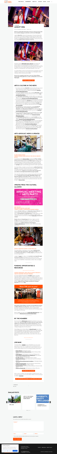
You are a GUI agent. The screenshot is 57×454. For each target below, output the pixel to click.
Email (25, 433)
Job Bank (40, 2)
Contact (39, 447)
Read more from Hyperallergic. (31, 124)
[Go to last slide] (6, 402)
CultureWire (16, 25)
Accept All (15, 450)
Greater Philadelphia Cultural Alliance (20, 29)
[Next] (50, 402)
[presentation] (14, 399)
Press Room (44, 447)
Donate (44, 1)
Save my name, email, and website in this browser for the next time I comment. (26, 436)
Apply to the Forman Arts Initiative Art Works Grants (28, 397)
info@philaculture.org (26, 451)
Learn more (21, 375)
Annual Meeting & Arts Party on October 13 (26, 38)
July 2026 (15, 385)
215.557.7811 (23, 452)
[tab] (27, 410)
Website (36, 433)
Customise (5, 450)
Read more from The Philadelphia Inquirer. (30, 98)
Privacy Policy (49, 447)
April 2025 (11, 404)
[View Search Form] (52, 2)
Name (14, 433)
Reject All (10, 450)
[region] (10, 448)
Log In (48, 2)
